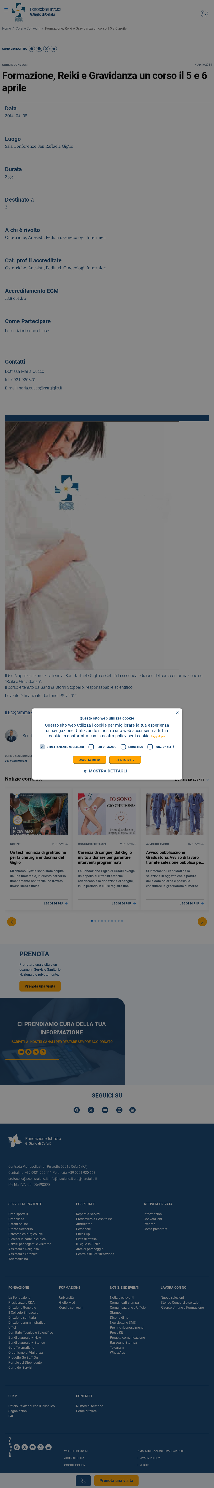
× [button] (177, 712)
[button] (107, 771)
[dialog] (107, 744)
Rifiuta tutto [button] (125, 759)
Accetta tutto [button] (89, 759)
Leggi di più (158, 736)
